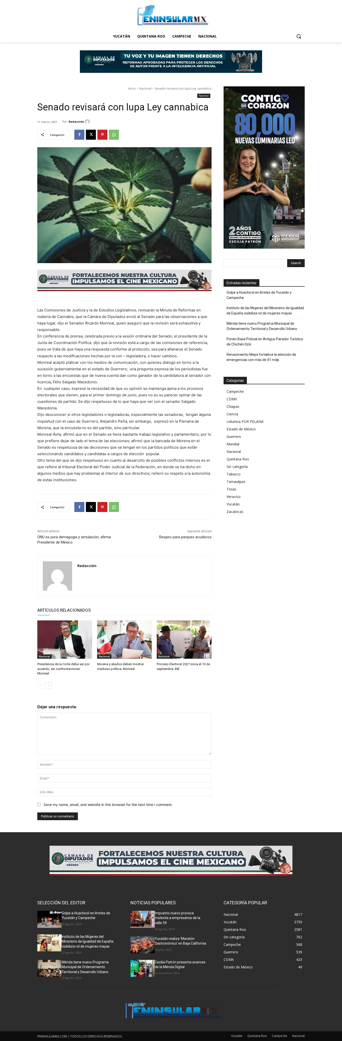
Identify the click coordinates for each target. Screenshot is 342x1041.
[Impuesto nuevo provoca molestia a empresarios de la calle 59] (142, 919)
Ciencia (232, 414)
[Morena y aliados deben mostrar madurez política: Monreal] (124, 639)
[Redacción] (88, 121)
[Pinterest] (102, 135)
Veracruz (234, 496)
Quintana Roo (238, 459)
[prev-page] (40, 685)
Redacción (76, 121)
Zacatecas (235, 511)
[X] (91, 135)
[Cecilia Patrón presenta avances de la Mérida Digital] (142, 968)
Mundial (233, 444)
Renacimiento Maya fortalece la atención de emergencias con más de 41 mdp (261, 357)
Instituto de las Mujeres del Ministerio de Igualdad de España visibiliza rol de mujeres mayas (265, 310)
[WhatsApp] (114, 135)
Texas (231, 489)
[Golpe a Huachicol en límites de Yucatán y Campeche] (49, 919)
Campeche (235, 391)
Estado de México (241, 429)
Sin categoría (237, 466)
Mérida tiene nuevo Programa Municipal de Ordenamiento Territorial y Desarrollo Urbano (262, 326)
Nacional (145, 88)
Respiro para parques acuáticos (185, 537)
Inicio (132, 88)
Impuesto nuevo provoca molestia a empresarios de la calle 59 (177, 918)
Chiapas (233, 406)
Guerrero (234, 436)
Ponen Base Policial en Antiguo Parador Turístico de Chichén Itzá (265, 341)
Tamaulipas (236, 481)
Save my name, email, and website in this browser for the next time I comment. (108, 804)
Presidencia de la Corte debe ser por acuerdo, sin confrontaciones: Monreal (63, 668)
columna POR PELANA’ (245, 421)
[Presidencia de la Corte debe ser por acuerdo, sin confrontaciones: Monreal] (64, 639)
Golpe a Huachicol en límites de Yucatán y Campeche (259, 295)
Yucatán (233, 504)
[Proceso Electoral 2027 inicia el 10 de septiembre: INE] (184, 639)
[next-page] (48, 685)
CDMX (232, 399)
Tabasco (234, 474)
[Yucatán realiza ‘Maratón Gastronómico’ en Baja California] (142, 944)
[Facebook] (79, 135)
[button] (299, 36)
